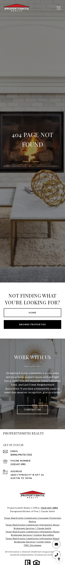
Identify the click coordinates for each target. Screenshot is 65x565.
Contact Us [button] (32, 409)
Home (32, 312)
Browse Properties (32, 324)
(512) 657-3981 (18, 464)
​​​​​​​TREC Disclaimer (33, 545)
